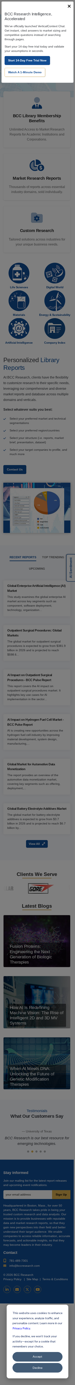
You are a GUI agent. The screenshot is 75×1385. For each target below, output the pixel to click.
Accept (37, 1356)
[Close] (69, 6)
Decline (37, 1367)
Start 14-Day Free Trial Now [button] (27, 60)
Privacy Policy (21, 1328)
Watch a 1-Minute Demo (25, 72)
